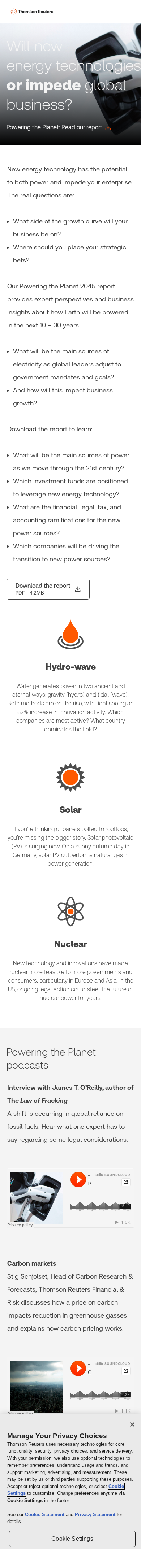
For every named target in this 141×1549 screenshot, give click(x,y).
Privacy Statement (96, 1514)
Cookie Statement (45, 1514)
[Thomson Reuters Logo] (33, 11)
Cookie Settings (72, 1539)
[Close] (132, 1424)
